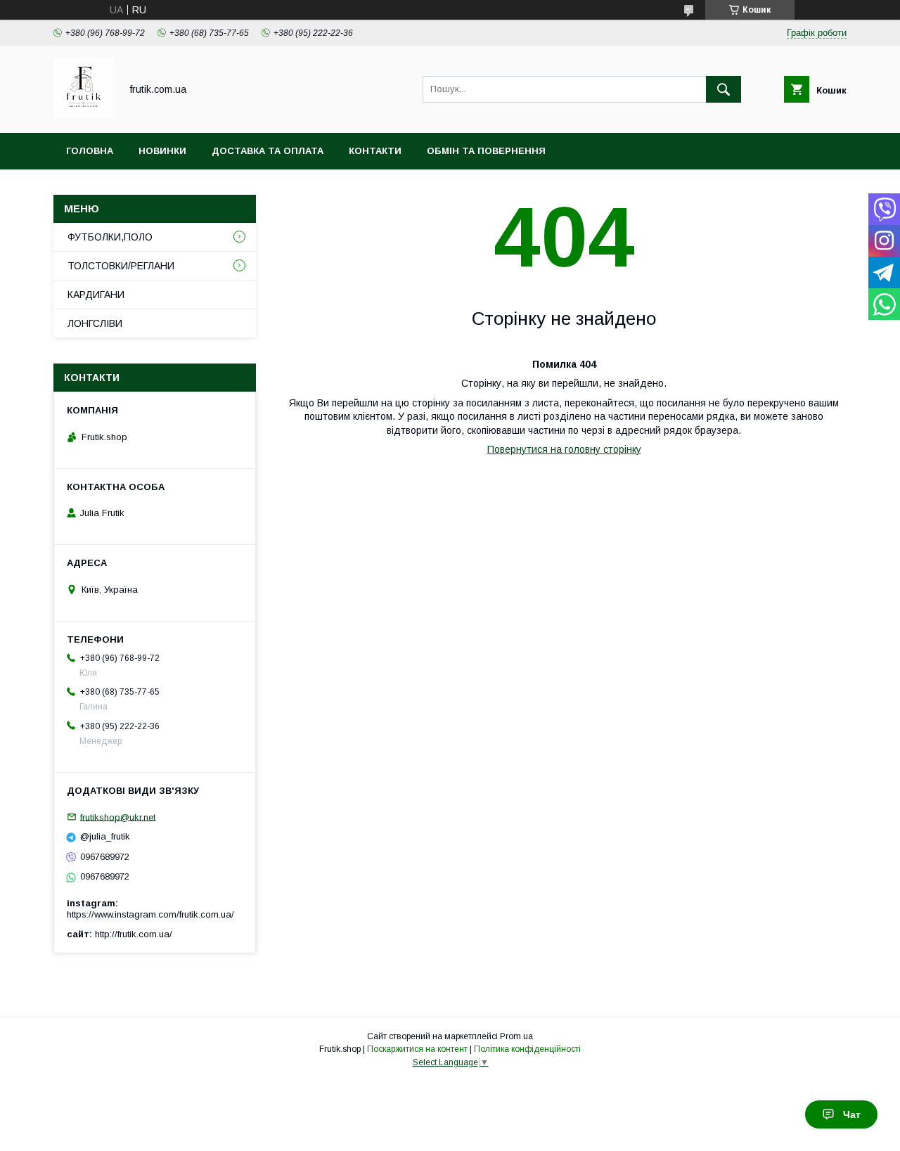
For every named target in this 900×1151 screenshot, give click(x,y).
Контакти (375, 151)
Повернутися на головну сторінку (564, 449)
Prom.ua (516, 1036)
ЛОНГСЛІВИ (95, 323)
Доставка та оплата (267, 151)
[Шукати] (723, 89)
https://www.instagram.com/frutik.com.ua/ (150, 914)
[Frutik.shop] (83, 114)
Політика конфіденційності (527, 1049)
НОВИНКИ (162, 151)
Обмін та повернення (486, 151)
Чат (852, 1114)
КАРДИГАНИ (96, 294)
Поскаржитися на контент (417, 1049)
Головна (89, 151)
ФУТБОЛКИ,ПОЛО (110, 237)
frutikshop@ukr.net (117, 816)
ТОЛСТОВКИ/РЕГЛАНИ (121, 265)
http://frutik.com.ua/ (133, 934)
